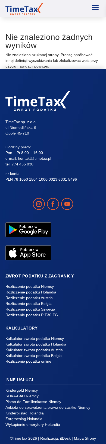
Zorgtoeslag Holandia (23, 419)
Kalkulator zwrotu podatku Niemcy (34, 338)
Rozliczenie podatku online (28, 361)
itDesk (65, 438)
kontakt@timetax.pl (34, 158)
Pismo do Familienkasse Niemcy (33, 402)
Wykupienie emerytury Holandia (32, 424)
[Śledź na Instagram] (39, 204)
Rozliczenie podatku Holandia (30, 292)
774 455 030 (22, 164)
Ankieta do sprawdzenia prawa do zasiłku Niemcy (47, 407)
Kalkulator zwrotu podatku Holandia (35, 344)
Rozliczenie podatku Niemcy (29, 286)
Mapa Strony (85, 438)
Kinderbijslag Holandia (24, 413)
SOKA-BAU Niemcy (22, 396)
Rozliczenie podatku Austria (29, 298)
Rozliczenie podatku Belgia (28, 303)
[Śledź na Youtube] (67, 204)
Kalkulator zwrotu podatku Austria (34, 350)
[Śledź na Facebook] (53, 204)
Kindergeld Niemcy (21, 390)
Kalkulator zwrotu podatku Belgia (33, 355)
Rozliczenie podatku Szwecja (30, 309)
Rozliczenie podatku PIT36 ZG (31, 315)
